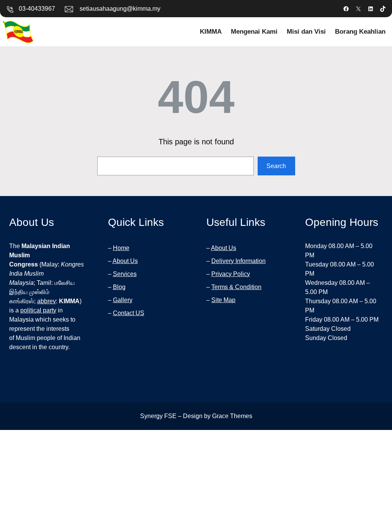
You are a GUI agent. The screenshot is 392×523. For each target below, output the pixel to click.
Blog (119, 287)
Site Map (223, 300)
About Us (125, 261)
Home (121, 248)
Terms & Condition (236, 287)
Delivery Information (238, 261)
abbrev (46, 301)
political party (38, 310)
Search (276, 166)
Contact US (128, 313)
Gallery (122, 300)
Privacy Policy (230, 274)
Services (125, 274)
